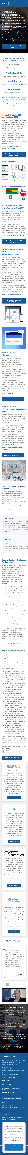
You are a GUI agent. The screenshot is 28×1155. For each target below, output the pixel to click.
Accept (14, 1145)
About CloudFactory (10, 757)
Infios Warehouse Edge (8, 1076)
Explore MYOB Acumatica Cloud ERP (13, 235)
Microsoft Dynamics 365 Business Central (13, 1070)
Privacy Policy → (7, 1080)
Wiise (3, 1072)
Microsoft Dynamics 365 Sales (10, 1074)
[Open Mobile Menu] (25, 3)
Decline (14, 1148)
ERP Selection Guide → (8, 1092)
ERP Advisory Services (14, 643)
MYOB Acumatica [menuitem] (7, 1103)
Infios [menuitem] (3, 1110)
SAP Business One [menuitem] (7, 1105)
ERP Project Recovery (8, 1090)
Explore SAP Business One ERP (11, 294)
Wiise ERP (5, 355)
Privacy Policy (14, 1134)
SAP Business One (13, 797)
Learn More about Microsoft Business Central (14, 154)
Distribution (10, 518)
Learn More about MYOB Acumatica (14, 241)
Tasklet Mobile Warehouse (9, 1077)
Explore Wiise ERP (7, 393)
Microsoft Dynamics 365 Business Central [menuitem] (14, 1107)
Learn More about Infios (12, 455)
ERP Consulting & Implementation (11, 1088)
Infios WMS (13, 931)
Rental (8, 539)
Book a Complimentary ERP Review (14, 46)
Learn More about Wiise (12, 399)
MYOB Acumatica (13, 885)
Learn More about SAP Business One (14, 300)
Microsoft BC (13, 841)
